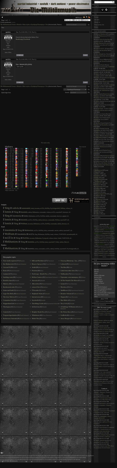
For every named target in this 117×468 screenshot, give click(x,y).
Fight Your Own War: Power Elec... (104, 139)
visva (102, 119)
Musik (19, 24)
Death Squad (98, 150)
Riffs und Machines (100, 34)
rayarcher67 (59, 212)
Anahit (59, 238)
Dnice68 (103, 50)
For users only (45, 143)
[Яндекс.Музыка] (104, 275)
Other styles (26, 24)
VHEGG (97, 128)
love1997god (98, 157)
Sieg (7, 207)
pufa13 (98, 210)
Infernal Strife (99, 39)
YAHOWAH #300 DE (109, 229)
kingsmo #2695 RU (98, 238)
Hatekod (97, 132)
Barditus (97, 77)
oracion (98, 192)
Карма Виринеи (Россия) (102, 43)
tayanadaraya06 (71, 234)
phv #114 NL (99, 228)
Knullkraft (98, 159)
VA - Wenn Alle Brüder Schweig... (104, 163)
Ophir (96, 94)
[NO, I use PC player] (104, 291)
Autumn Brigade (99, 97)
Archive (102, 301)
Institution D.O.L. (100, 48)
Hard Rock (108, 70)
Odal (65, 242)
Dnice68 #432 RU (98, 233)
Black (108, 39)
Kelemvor (99, 203)
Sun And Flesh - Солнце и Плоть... (104, 108)
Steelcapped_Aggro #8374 (101, 249)
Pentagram (98, 70)
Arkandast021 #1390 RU (99, 237)
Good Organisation (100, 88)
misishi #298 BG (100, 229)
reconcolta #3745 (107, 238)
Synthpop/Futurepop (37, 24)
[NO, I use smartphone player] (104, 289)
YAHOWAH (62, 234)
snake (95, 99)
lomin (32, 208)
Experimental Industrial (100, 66)
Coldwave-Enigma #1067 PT (106, 235)
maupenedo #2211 (110, 237)
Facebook (27, 39)
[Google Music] (104, 281)
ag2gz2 (64, 216)
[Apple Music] (104, 279)
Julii (96, 81)
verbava (68, 208)
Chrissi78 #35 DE (98, 226)
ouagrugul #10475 (102, 255)
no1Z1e (13, 22)
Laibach (97, 135)
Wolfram (62, 208)
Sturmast (97, 155)
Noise (105, 128)
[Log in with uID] (102, 9)
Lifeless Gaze (98, 117)
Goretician (104, 152)
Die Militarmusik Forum (8, 24)
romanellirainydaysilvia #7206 (101, 246)
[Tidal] (104, 274)
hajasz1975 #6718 (109, 244)
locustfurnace (98, 161)
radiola (15, 208)
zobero (98, 206)
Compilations (99, 56)
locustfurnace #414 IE (108, 231)
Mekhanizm (35, 212)
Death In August (99, 85)
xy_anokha (97, 75)
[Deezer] (104, 272)
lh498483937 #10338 (103, 253)
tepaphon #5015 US (104, 242)
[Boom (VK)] (104, 277)
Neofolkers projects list (101, 144)
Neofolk (107, 74)
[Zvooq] (104, 285)
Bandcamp (19, 39)
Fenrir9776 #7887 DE (106, 248)
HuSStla (47, 208)
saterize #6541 (101, 244)
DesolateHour (105, 125)
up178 (98, 197)
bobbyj (98, 188)
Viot (46, 24)
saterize (56, 230)
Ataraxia (97, 74)
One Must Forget (99, 123)
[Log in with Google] (106, 9)
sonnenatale (26, 208)
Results (97, 301)
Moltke (113, 77)
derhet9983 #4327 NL (105, 240)
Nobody (97, 101)
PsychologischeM (55, 208)
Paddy (57, 242)
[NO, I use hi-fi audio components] (104, 293)
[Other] (104, 297)
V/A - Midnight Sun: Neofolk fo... (104, 54)
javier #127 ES (106, 228)
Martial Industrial (107, 81)
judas (110, 141)
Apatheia (97, 105)
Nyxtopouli (45, 238)
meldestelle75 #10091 (103, 251)
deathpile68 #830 (106, 233)
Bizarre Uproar (99, 59)
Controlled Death (99, 65)
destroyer (65, 212)
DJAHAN (98, 208)
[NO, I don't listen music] (104, 295)
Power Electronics (98, 45)
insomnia (37, 208)
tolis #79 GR (105, 226)
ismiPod (98, 205)
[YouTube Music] (104, 283)
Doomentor (98, 114)
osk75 (106, 45)
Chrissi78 (103, 61)
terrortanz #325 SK (99, 231)
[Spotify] (104, 270)
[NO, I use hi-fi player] (104, 287)
